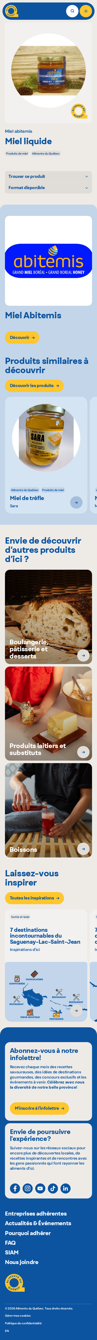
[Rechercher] (72, 11)
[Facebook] (15, 1188)
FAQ (10, 1242)
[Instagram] (28, 1188)
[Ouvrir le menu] (86, 11)
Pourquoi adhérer (28, 1233)
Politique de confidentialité (23, 1323)
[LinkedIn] (65, 1188)
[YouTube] (40, 1188)
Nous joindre (21, 1262)
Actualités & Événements (38, 1223)
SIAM (12, 1252)
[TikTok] (53, 1188)
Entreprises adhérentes (36, 1213)
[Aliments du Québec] (11, 11)
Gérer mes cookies (18, 1316)
